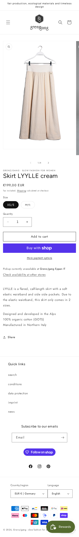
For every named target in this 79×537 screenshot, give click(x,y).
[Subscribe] (62, 437)
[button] (8, 22)
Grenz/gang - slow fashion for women (33, 529)
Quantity (8, 214)
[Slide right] (48, 162)
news (11, 412)
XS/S (10, 205)
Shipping (21, 190)
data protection (18, 393)
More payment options (39, 258)
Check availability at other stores (24, 275)
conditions (15, 384)
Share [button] (11, 337)
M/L (30, 205)
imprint (12, 402)
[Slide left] (30, 162)
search (12, 375)
